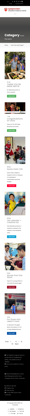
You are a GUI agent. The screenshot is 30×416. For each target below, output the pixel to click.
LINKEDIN (12, 409)
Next (16, 344)
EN (8, 1)
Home (6, 45)
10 (12, 344)
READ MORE (12, 96)
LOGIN (10, 3)
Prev (7, 342)
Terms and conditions (12, 364)
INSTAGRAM (13, 411)
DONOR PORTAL (19, 3)
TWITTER (21, 411)
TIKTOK (21, 413)
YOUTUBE (13, 413)
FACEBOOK (21, 409)
